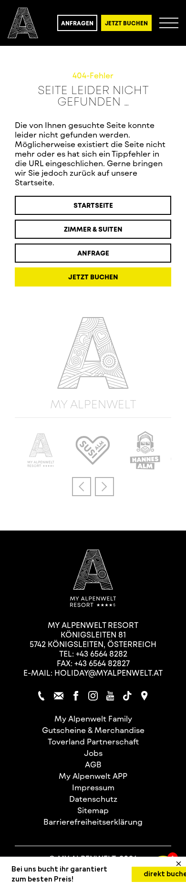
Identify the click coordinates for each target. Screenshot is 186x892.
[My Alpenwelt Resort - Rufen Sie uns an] (41, 696)
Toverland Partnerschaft (93, 741)
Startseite (93, 205)
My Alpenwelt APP (93, 775)
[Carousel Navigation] (93, 486)
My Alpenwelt (93, 403)
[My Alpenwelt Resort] (23, 23)
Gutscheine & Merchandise (93, 729)
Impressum (93, 787)
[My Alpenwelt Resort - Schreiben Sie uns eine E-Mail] (58, 696)
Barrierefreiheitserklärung (93, 821)
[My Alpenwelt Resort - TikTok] (127, 696)
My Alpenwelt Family (93, 718)
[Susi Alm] (93, 461)
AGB (93, 764)
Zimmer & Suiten (93, 229)
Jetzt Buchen (126, 23)
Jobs (93, 752)
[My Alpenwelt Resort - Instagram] (93, 696)
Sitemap (93, 810)
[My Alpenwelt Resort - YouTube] (110, 696)
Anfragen (77, 23)
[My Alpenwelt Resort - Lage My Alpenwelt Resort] (144, 696)
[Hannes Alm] (145, 466)
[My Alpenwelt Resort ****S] (40, 463)
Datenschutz (93, 798)
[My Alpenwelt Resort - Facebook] (76, 696)
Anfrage (93, 253)
